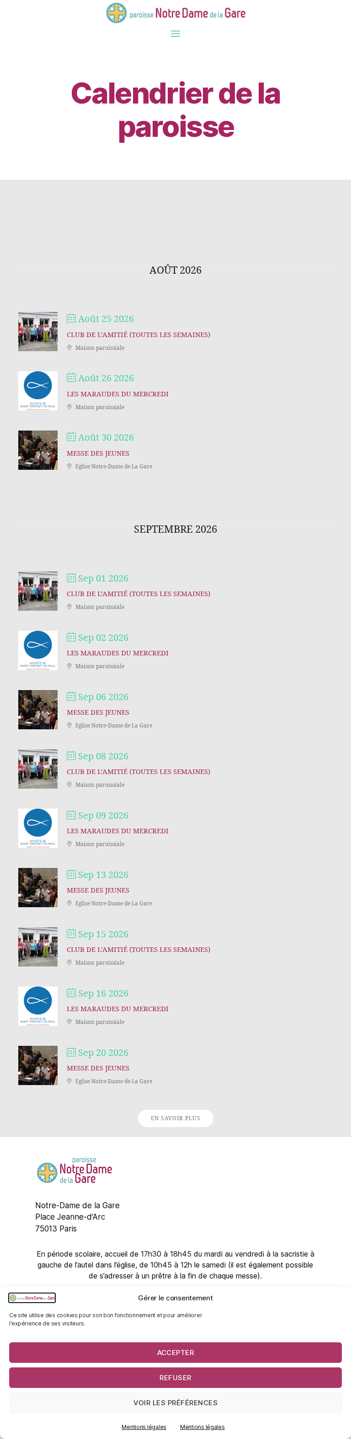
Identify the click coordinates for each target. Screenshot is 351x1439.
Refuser (175, 1377)
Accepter (175, 1352)
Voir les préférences (175, 1402)
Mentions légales (144, 1426)
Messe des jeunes (98, 453)
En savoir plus (176, 1118)
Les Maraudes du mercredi (118, 394)
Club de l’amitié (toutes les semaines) (138, 335)
